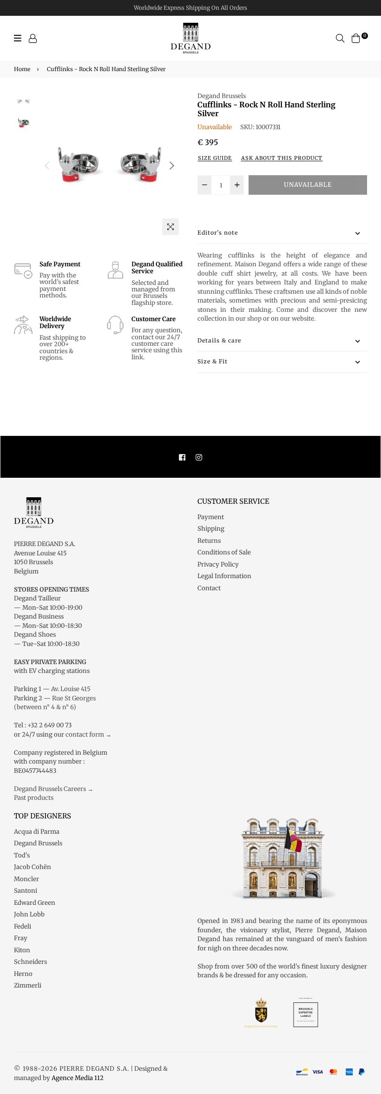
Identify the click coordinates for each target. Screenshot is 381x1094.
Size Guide (215, 158)
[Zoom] (170, 226)
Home (22, 69)
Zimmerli (27, 985)
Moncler (26, 879)
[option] (109, 166)
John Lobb (29, 914)
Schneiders (30, 962)
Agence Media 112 (78, 1078)
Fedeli (22, 926)
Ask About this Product (281, 158)
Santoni (25, 891)
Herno (23, 974)
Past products (33, 798)
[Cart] (356, 38)
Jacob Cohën (32, 867)
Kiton (22, 950)
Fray (20, 938)
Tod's (22, 855)
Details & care (219, 340)
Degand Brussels (221, 96)
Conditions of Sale (224, 552)
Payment (210, 517)
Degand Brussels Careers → (53, 789)
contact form (85, 734)
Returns (209, 541)
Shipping (210, 529)
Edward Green (34, 903)
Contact (209, 588)
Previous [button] (47, 165)
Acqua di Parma (36, 832)
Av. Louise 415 (71, 689)
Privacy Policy (218, 564)
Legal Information (224, 576)
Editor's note (217, 232)
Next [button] (172, 165)
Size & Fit (212, 361)
